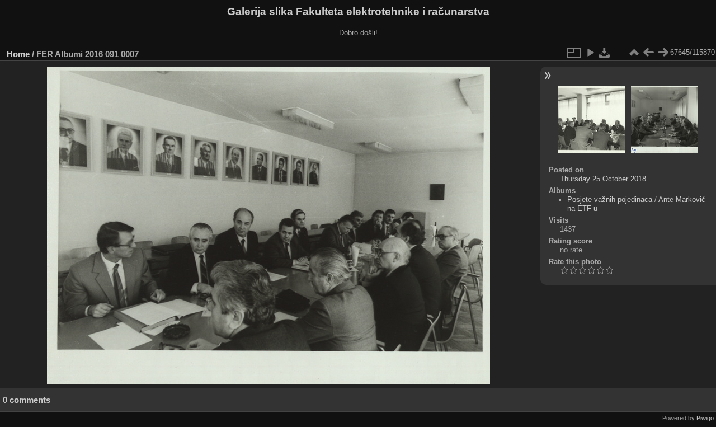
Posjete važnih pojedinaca (609, 199)
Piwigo (705, 418)
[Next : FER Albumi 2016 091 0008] (663, 52)
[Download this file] (604, 52)
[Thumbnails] (633, 52)
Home (18, 54)
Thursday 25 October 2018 (603, 179)
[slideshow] (590, 52)
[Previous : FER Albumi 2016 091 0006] (648, 52)
